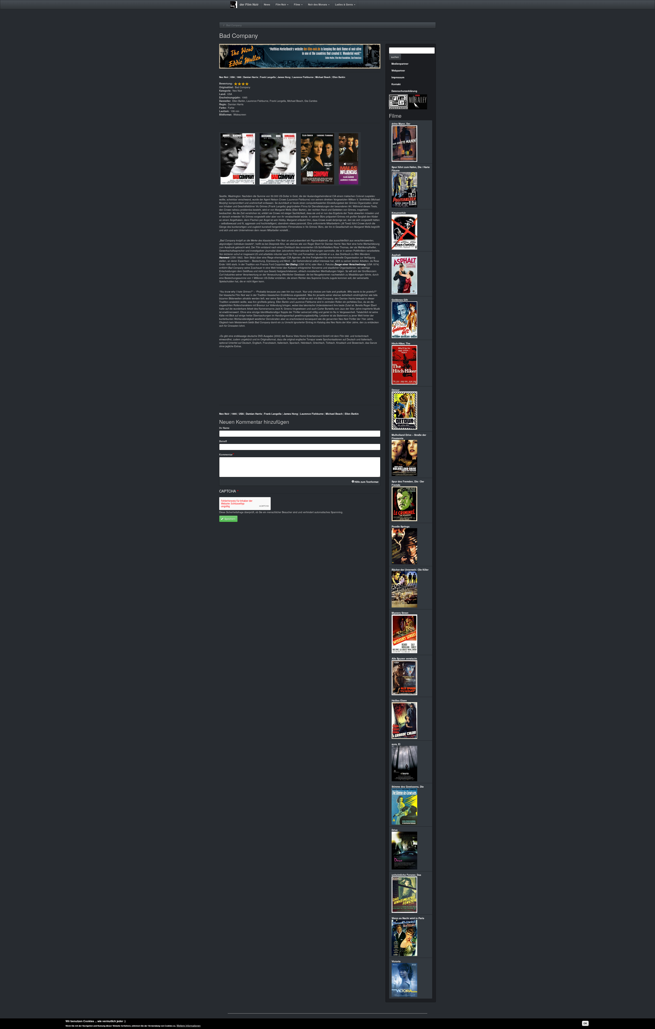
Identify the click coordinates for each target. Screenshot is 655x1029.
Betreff (223, 441)
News (267, 4)
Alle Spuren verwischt (404, 658)
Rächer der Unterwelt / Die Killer (410, 569)
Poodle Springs (401, 526)
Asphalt (396, 255)
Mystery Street (400, 612)
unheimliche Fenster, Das (406, 874)
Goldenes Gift (400, 299)
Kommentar (225, 454)
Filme (297, 4)
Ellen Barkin (338, 77)
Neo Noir (223, 77)
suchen (395, 57)
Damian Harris (250, 77)
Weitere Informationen (189, 1025)
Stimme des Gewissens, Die (408, 786)
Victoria (396, 961)
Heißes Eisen (399, 700)
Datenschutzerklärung (404, 91)
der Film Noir (249, 4)
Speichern (229, 518)
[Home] (235, 4)
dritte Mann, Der (401, 123)
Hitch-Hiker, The (401, 343)
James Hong (284, 77)
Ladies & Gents (344, 4)
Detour (395, 390)
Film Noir (281, 4)
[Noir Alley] (417, 101)
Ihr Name (224, 428)
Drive (395, 830)
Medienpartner (399, 63)
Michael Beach (323, 77)
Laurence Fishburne (303, 77)
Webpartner (398, 70)
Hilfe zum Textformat (367, 481)
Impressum (397, 77)
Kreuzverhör (399, 212)
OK (585, 1023)
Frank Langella (268, 77)
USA (232, 77)
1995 (239, 77)
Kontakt (396, 84)
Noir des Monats (318, 4)
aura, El (396, 744)
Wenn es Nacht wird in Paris (408, 918)
